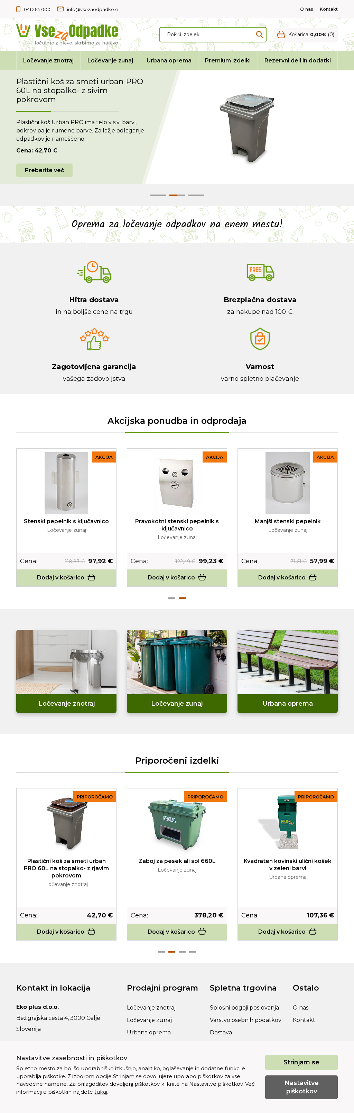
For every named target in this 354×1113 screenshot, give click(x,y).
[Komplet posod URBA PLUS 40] (288, 823)
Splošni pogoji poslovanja (244, 1007)
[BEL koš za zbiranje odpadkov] (177, 483)
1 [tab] (171, 598)
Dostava (221, 1032)
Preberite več (44, 170)
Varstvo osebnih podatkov (245, 1020)
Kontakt (329, 9)
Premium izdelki (228, 60)
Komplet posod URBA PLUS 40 (288, 861)
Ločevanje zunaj (110, 60)
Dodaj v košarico (60, 577)
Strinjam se (301, 1062)
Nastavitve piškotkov (302, 1087)
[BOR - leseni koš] (287, 483)
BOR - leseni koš (288, 521)
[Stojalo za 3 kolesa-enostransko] (66, 483)
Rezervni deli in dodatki (297, 60)
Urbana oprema (169, 60)
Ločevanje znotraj (48, 60)
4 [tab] (192, 952)
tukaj (100, 1092)
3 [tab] (182, 952)
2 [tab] (182, 598)
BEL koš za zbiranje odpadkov (177, 521)
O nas (306, 9)
